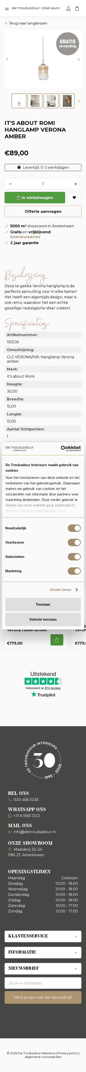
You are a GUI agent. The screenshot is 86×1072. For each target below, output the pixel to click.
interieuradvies (25, 237)
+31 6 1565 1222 (27, 816)
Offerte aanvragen (43, 211)
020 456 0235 (26, 799)
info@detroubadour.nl (35, 832)
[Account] (68, 8)
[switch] (74, 542)
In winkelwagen (37, 197)
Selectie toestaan (43, 619)
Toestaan (43, 604)
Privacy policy (68, 1053)
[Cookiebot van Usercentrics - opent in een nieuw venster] (61, 449)
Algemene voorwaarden (43, 1057)
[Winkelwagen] (77, 8)
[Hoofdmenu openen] (7, 9)
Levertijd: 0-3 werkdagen (45, 167)
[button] (7, 59)
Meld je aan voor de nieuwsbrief (43, 997)
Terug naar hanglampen (28, 23)
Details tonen (60, 590)
